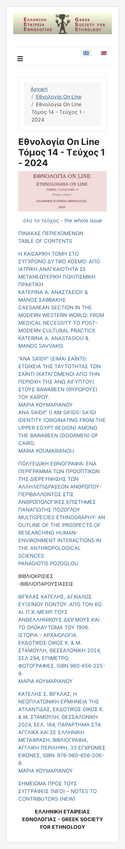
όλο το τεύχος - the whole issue (62, 220)
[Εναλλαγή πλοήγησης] (20, 59)
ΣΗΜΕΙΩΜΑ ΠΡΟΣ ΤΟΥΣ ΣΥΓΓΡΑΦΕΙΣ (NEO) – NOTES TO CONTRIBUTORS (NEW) (57, 791)
